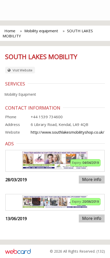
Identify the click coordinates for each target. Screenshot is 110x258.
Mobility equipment (41, 30)
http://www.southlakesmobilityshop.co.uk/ (67, 132)
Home (9, 30)
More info (91, 179)
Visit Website (22, 70)
